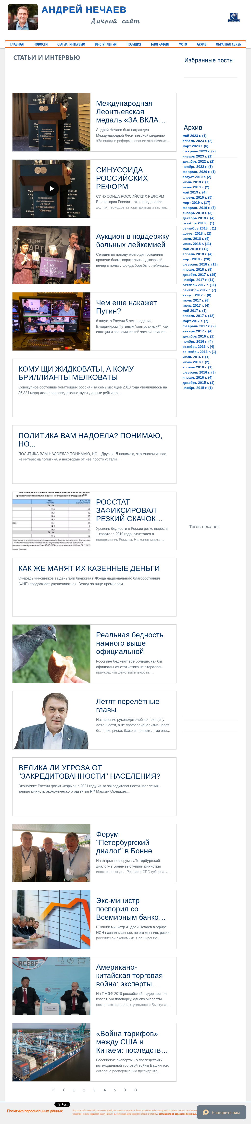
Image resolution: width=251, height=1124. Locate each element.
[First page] (53, 1090)
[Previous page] (63, 1090)
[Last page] (135, 1090)
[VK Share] (154, 1104)
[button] (71, 44)
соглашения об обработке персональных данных (184, 1113)
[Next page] (125, 1090)
